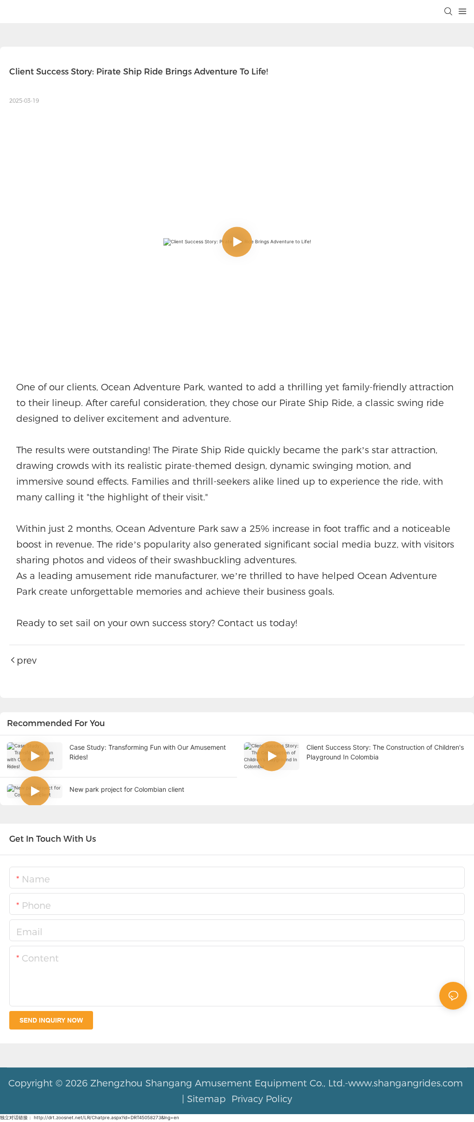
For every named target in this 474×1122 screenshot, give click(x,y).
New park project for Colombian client (126, 789)
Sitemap (206, 1098)
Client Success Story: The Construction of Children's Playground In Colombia (385, 752)
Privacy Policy (260, 1098)
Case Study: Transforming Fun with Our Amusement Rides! (147, 752)
